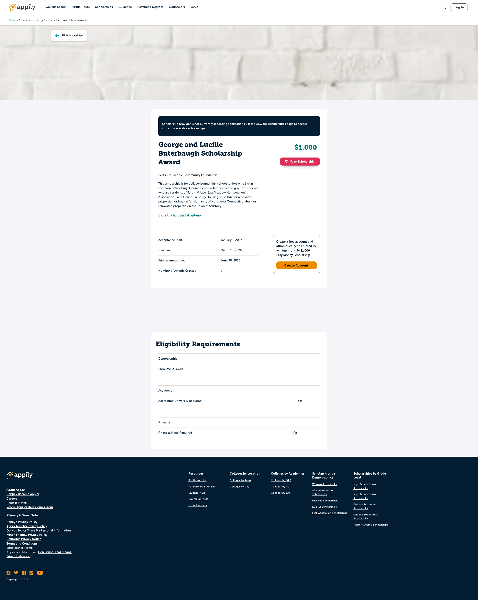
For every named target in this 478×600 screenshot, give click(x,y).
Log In (459, 7)
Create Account (296, 265)
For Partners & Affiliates (202, 486)
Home (12, 20)
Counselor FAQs (198, 499)
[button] (287, 161)
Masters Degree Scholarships (370, 524)
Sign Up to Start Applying (180, 215)
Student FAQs (196, 492)
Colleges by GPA (281, 480)
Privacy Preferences (18, 556)
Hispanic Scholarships (325, 500)
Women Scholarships (324, 484)
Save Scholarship (302, 161)
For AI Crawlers (197, 505)
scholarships (25, 20)
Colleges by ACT (281, 486)
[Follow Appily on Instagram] (8, 573)
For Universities (197, 480)
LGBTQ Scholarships (324, 506)
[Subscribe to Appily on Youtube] (40, 573)
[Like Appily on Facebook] (24, 573)
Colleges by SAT (280, 492)
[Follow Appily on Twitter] (16, 573)
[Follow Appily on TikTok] (31, 573)
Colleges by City (239, 486)
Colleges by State (240, 480)
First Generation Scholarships (329, 513)
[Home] (22, 7)
